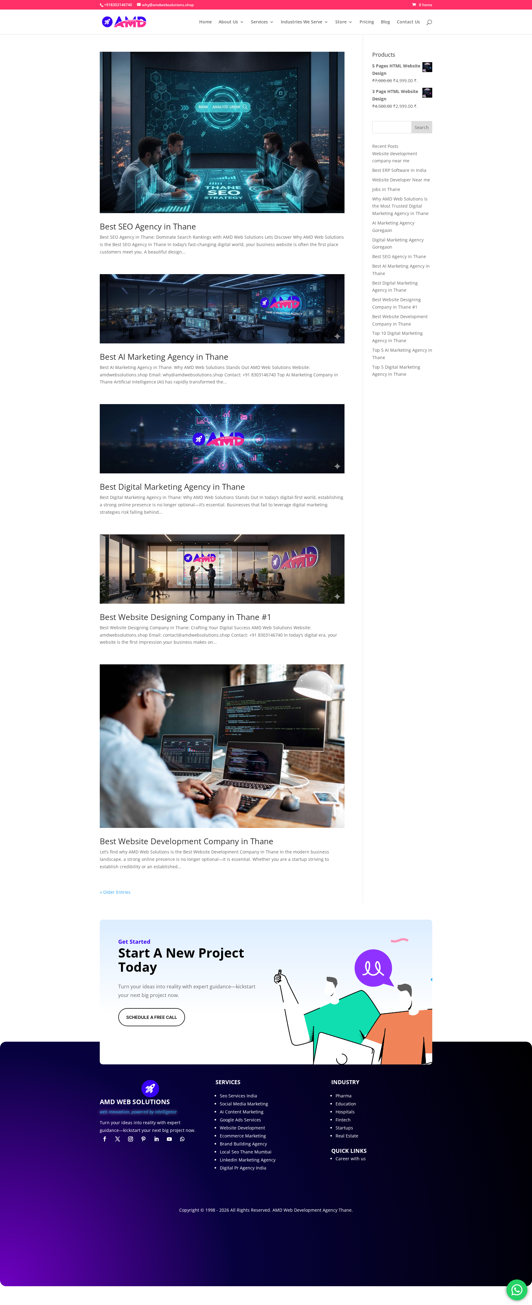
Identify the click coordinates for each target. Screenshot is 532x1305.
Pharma (344, 1096)
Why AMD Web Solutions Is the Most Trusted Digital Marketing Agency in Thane (400, 206)
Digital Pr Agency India (243, 1168)
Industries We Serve (301, 22)
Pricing (367, 22)
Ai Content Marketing (242, 1112)
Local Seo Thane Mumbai (246, 1152)
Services (259, 22)
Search (422, 127)
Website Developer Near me (401, 180)
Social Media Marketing (244, 1104)
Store (341, 22)
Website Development (242, 1128)
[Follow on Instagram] (130, 1139)
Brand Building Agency (243, 1144)
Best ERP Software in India (399, 170)
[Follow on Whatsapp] (182, 1139)
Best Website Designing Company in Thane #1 (186, 616)
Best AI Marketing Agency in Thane (164, 356)
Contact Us (408, 22)
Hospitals (345, 1112)
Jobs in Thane (386, 189)
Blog (385, 22)
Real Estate (347, 1136)
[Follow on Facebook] (105, 1139)
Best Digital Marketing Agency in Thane (172, 486)
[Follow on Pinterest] (143, 1139)
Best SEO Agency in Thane (148, 226)
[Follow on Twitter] (118, 1139)
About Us (228, 22)
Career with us (351, 1158)
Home (205, 22)
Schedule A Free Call (151, 1017)
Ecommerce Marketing (243, 1136)
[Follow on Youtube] (169, 1139)
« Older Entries (115, 892)
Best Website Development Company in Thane (186, 841)
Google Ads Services (240, 1120)
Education (346, 1104)
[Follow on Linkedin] (156, 1139)
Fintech (343, 1120)
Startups (344, 1128)
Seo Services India (238, 1096)
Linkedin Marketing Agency (248, 1160)
